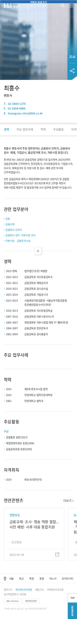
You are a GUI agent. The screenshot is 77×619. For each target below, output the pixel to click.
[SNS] (72, 70)
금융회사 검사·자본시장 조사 (20, 235)
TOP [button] (72, 598)
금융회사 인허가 (13, 230)
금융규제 (10, 224)
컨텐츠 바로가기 (38, 1)
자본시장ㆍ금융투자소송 (17, 241)
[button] (62, 5)
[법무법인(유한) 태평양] (12, 5)
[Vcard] (72, 56)
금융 (7, 218)
